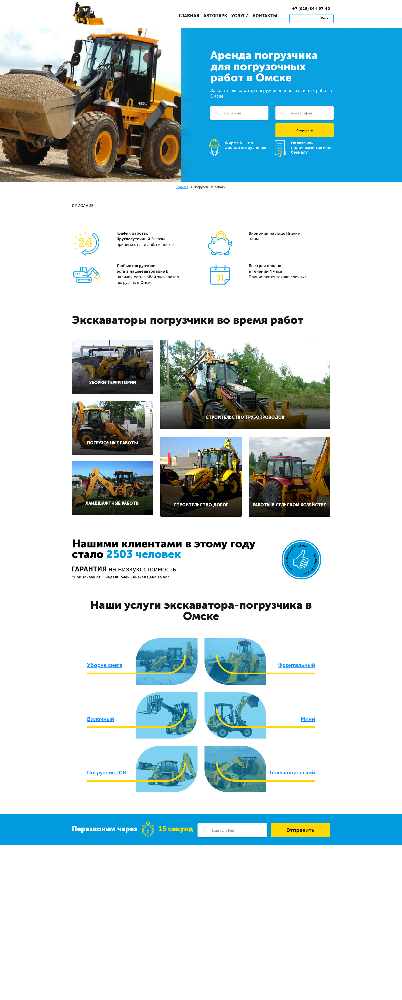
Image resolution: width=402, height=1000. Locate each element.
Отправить (304, 130)
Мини (308, 719)
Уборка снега (104, 665)
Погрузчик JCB (106, 772)
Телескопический (292, 772)
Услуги (240, 15)
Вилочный (100, 719)
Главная (189, 15)
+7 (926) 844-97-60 (311, 8)
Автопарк (215, 15)
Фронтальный (296, 665)
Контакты (265, 15)
